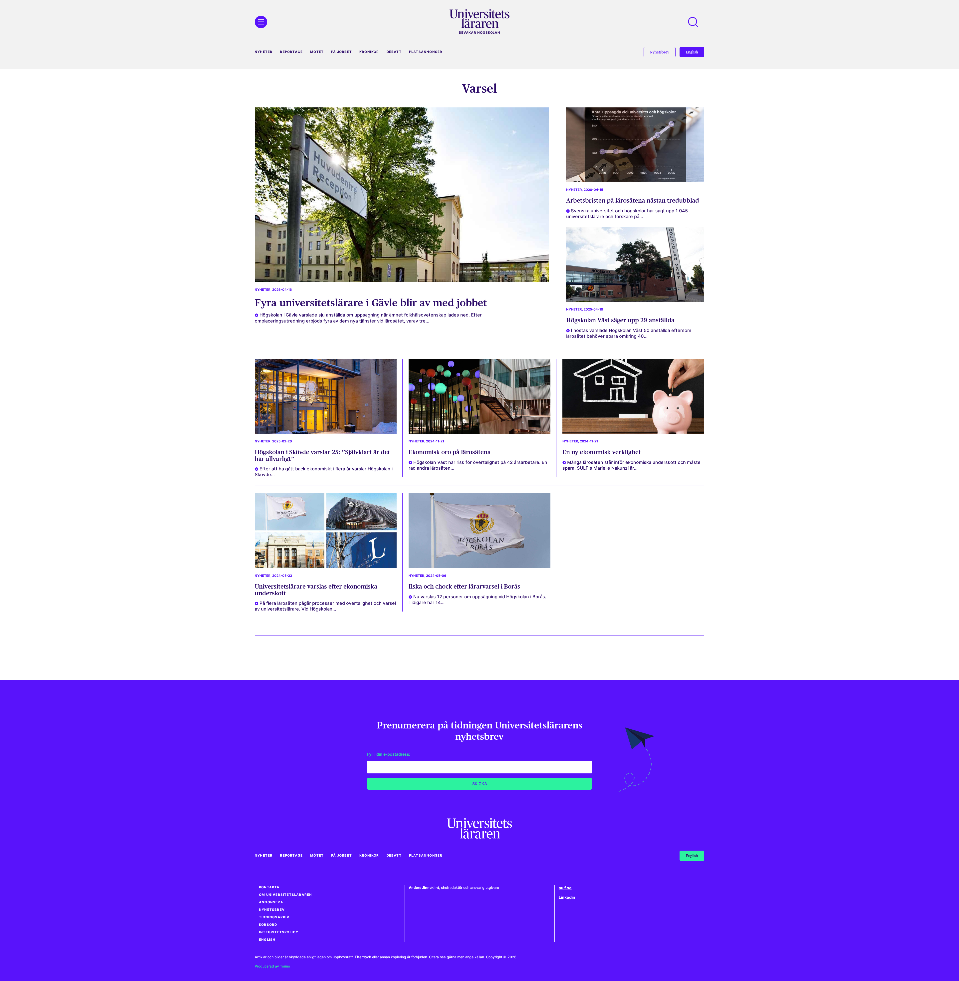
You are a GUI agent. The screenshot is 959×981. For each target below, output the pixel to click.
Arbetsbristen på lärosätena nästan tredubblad (632, 200)
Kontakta (269, 887)
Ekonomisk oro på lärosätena (450, 452)
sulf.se (565, 887)
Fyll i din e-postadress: (388, 754)
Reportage (291, 52)
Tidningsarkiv (274, 917)
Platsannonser (426, 52)
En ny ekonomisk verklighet (601, 452)
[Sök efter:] (695, 22)
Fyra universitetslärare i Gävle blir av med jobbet (371, 303)
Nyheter (263, 52)
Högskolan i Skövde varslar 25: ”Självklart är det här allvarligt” (322, 455)
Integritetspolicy (278, 932)
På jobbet (341, 52)
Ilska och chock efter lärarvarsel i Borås (464, 586)
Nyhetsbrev (272, 910)
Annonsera (271, 902)
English (267, 940)
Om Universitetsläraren (285, 895)
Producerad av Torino (272, 966)
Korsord (268, 925)
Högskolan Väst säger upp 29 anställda (620, 320)
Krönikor (369, 52)
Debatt (394, 52)
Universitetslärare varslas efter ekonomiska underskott (316, 590)
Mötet (317, 52)
